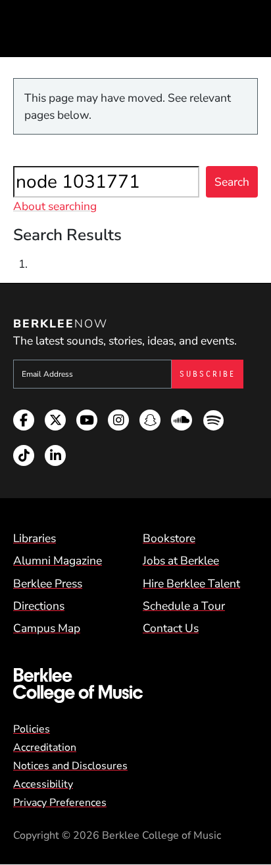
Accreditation (44, 747)
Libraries (34, 538)
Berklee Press (47, 583)
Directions (38, 606)
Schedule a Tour (184, 606)
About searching (55, 206)
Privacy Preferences (60, 802)
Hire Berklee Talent (191, 583)
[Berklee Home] (135, 685)
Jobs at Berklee (181, 560)
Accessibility (43, 784)
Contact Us (171, 628)
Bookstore (169, 538)
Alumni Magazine (57, 560)
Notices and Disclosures (70, 766)
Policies (31, 729)
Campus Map (46, 628)
